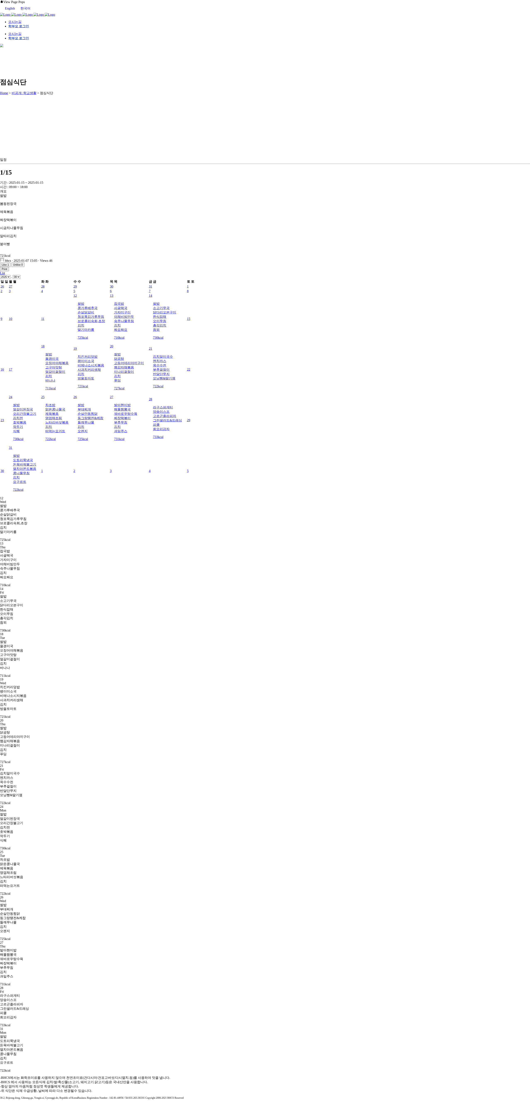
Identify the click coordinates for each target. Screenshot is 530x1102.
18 (43, 346)
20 (111, 346)
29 (75, 286)
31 (150, 286)
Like (5, 264)
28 (43, 286)
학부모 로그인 (18, 26)
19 (75, 348)
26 (2, 286)
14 (150, 295)
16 (2, 369)
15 (188, 319)
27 (10, 286)
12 (75, 295)
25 (43, 397)
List (2, 273)
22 (188, 369)
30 (111, 286)
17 (10, 369)
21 (150, 348)
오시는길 (15, 22)
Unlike (18, 264)
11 (42, 319)
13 (111, 295)
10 (10, 319)
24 (10, 397)
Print (4, 269)
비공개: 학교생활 (24, 93)
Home (4, 93)
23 (2, 420)
